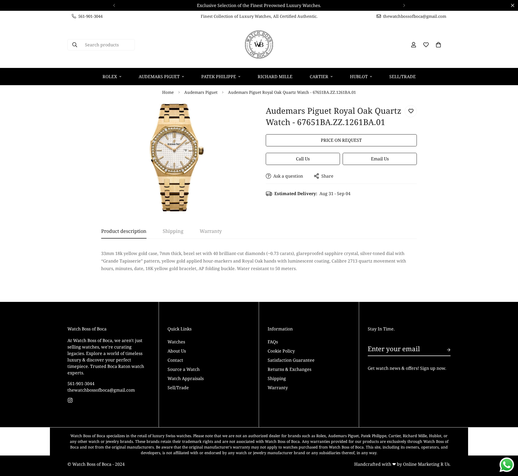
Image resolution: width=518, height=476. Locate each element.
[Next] (404, 5)
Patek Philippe (218, 77)
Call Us (303, 159)
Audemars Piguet (159, 77)
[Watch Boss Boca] (259, 45)
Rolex (110, 77)
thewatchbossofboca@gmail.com (101, 390)
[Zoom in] (241, 115)
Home (168, 92)
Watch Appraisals (186, 378)
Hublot (359, 77)
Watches (176, 342)
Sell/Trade (402, 77)
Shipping (277, 378)
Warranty (278, 388)
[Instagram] (70, 400)
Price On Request (341, 140)
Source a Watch (184, 369)
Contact (175, 360)
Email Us (380, 159)
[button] (438, 45)
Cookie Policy (281, 351)
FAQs (273, 342)
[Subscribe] (444, 350)
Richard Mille (275, 77)
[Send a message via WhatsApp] (506, 464)
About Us (177, 351)
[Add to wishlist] (411, 111)
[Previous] (114, 5)
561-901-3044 (80, 384)
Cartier (319, 77)
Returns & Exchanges (289, 369)
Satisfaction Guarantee (291, 360)
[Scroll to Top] (507, 446)
